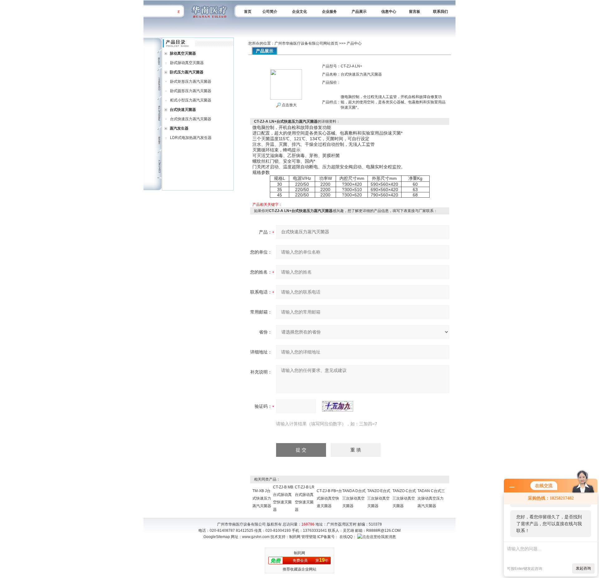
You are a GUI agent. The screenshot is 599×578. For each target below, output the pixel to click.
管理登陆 (308, 537)
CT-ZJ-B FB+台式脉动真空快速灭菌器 (329, 498)
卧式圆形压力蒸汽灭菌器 (190, 91)
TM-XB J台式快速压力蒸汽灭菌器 (261, 498)
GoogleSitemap (216, 537)
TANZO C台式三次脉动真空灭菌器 (404, 498)
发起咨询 (583, 568)
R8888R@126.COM (383, 530)
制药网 (294, 537)
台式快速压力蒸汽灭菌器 (190, 119)
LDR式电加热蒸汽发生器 (191, 138)
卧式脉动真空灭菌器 (187, 63)
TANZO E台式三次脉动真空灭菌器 (378, 498)
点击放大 (289, 105)
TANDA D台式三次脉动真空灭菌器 (354, 498)
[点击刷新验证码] (337, 406)
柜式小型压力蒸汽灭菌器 (190, 100)
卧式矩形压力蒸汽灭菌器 (190, 81)
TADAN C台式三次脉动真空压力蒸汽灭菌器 (431, 498)
